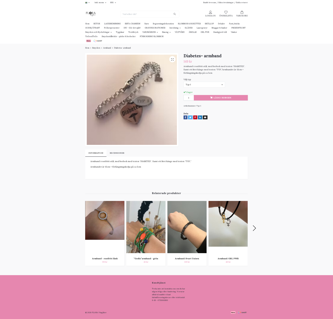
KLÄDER (189, 28)
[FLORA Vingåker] (90, 14)
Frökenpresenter (112, 28)
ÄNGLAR (193, 32)
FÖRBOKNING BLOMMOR (152, 36)
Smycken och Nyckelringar (97, 32)
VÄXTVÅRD (180, 32)
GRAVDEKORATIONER (155, 28)
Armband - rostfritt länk (105, 258)
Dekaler (221, 24)
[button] (254, 228)
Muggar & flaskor (219, 28)
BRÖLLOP (209, 24)
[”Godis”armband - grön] (145, 228)
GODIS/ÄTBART (92, 28)
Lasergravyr (202, 28)
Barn (147, 24)
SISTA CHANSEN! (132, 24)
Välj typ (187, 79)
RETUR (97, 24)
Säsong (165, 32)
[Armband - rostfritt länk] (104, 228)
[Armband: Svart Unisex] (187, 228)
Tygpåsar (120, 32)
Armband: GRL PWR (228, 258)
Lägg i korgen (222, 97)
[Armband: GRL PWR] (228, 228)
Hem (87, 24)
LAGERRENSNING (112, 24)
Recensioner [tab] (117, 153)
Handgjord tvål (220, 32)
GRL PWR (205, 32)
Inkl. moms (99, 2)
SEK (112, 2)
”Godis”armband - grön (146, 258)
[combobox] (204, 84)
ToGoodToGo (91, 36)
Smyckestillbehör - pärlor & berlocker (119, 36)
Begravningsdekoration (163, 24)
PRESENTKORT (238, 28)
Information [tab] (95, 153)
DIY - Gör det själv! (132, 28)
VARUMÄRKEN (149, 32)
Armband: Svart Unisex (187, 258)
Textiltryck (133, 32)
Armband (107, 48)
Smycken (96, 48)
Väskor (234, 32)
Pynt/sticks (234, 24)
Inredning (173, 28)
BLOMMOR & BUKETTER (189, 24)
